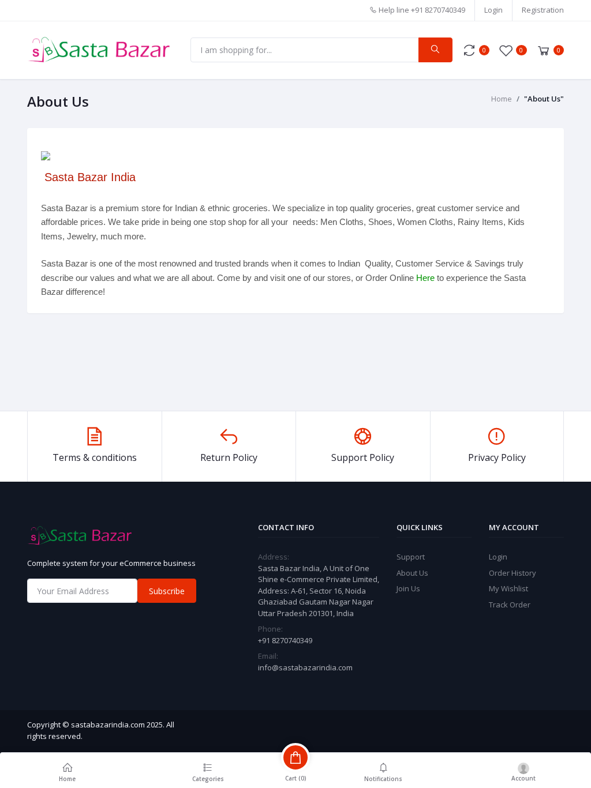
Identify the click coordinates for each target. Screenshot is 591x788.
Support (411, 556)
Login (493, 10)
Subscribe (167, 591)
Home (501, 98)
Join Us (408, 588)
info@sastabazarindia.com (305, 667)
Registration (543, 10)
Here (425, 278)
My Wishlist (508, 588)
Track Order (509, 604)
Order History (512, 573)
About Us (412, 573)
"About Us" (544, 98)
